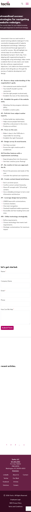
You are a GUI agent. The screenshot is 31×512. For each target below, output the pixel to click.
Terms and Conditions (15, 506)
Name (3, 271)
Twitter (6, 478)
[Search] (22, 4)
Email (3, 291)
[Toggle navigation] (27, 4)
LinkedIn (6, 475)
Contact (25, 475)
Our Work (16, 478)
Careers (15, 485)
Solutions (6, 485)
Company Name (6, 281)
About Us (16, 475)
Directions (15, 471)
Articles (15, 482)
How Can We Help (7, 309)
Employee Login (15, 499)
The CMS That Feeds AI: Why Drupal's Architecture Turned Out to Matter (14, 374)
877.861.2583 (15, 462)
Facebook (6, 482)
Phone (3, 300)
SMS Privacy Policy (15, 503)
